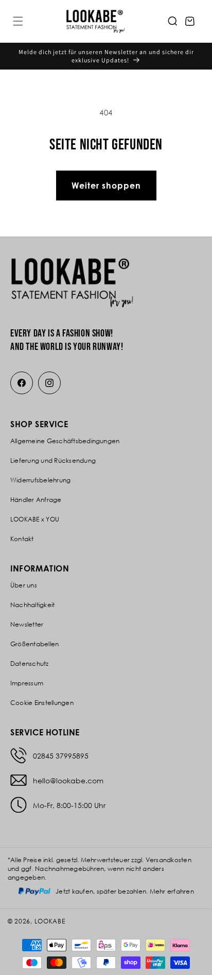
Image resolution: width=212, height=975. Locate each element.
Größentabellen (34, 644)
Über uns (23, 585)
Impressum (26, 683)
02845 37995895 (61, 755)
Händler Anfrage (36, 499)
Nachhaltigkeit (32, 605)
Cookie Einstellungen (42, 703)
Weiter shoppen (106, 185)
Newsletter (26, 624)
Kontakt (22, 539)
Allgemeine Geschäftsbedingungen (64, 441)
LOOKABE (49, 921)
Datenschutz (29, 663)
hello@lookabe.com (68, 780)
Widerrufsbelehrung (40, 480)
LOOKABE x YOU (34, 519)
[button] (18, 21)
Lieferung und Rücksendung (53, 460)
